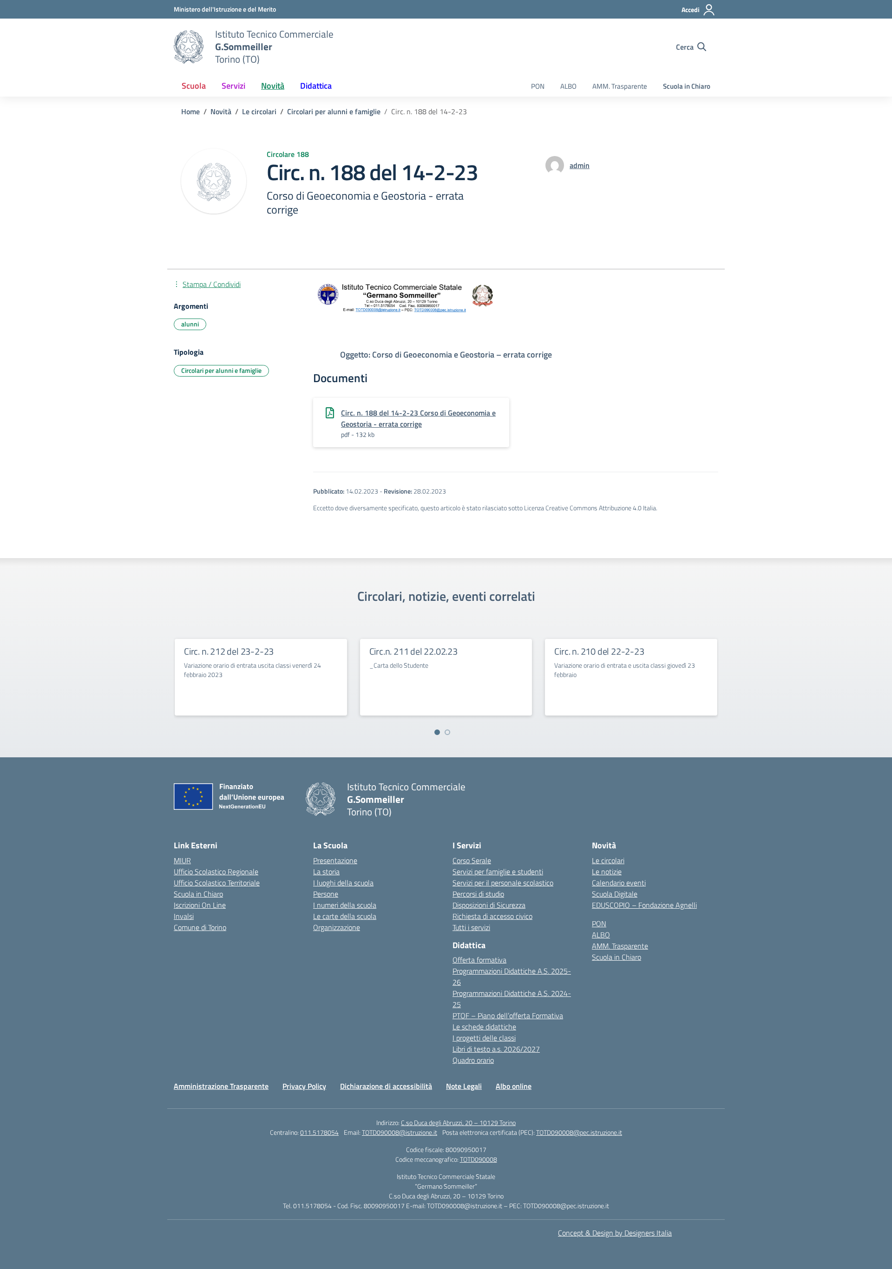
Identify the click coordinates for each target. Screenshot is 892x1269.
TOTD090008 (478, 1159)
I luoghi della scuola (343, 882)
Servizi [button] (233, 85)
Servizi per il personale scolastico (503, 882)
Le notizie (607, 871)
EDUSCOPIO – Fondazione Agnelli (644, 905)
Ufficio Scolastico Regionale (216, 871)
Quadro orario (473, 1060)
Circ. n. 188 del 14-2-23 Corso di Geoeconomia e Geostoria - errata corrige (418, 418)
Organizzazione (336, 927)
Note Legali (464, 1086)
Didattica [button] (316, 85)
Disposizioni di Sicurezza (489, 905)
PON (537, 86)
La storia (326, 871)
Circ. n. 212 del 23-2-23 (229, 651)
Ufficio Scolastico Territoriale (217, 882)
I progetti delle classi (484, 1037)
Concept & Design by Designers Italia (615, 1232)
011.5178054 (319, 1132)
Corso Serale (472, 860)
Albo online (513, 1086)
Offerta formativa (479, 959)
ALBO (568, 86)
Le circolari (608, 860)
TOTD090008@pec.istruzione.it (579, 1132)
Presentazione (335, 860)
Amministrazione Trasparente (221, 1086)
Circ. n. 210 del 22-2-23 (599, 651)
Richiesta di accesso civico (492, 916)
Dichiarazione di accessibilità (386, 1086)
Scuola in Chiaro (686, 86)
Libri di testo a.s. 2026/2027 (496, 1048)
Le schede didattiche (484, 1026)
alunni (190, 324)
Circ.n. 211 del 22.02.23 (413, 651)
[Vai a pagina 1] (437, 732)
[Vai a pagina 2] (447, 732)
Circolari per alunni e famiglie (221, 370)
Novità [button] (272, 85)
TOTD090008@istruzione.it (399, 1132)
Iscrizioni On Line (200, 905)
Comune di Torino (200, 927)
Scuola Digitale (614, 893)
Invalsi (184, 916)
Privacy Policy (304, 1086)
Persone (325, 893)
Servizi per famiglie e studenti (498, 871)
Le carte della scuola (344, 916)
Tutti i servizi (471, 927)
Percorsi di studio (478, 893)
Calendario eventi (619, 882)
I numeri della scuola (344, 905)
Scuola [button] (194, 85)
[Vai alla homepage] (188, 47)
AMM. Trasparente (619, 86)
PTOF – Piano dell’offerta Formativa (508, 1015)
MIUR (182, 860)
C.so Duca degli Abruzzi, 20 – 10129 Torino (458, 1122)
